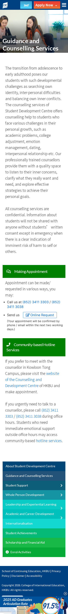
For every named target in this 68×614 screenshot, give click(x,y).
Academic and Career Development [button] (30, 514)
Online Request (41, 315)
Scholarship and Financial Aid (25, 542)
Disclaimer (18, 575)
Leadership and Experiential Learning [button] (31, 504)
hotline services (49, 440)
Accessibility (34, 575)
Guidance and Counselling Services (29, 476)
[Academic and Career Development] (58, 520)
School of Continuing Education (21, 571)
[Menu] (64, 5)
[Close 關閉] (64, 593)
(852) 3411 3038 (28, 416)
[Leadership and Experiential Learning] (58, 510)
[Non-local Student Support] (58, 487)
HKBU (46, 571)
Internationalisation (19, 523)
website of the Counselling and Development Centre (32, 379)
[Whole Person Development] (58, 497)
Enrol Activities (20, 552)
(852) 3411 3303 (35, 302)
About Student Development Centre (30, 466)
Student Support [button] (17, 485)
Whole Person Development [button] (25, 495)
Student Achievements (21, 533)
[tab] (34, 466)
